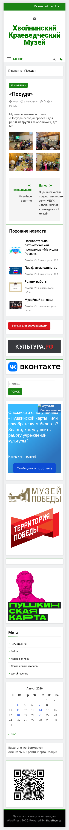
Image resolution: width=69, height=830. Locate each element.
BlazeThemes (53, 820)
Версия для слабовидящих (29, 325)
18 (18, 715)
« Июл (12, 734)
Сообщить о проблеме (34, 468)
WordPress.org (19, 673)
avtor (15, 101)
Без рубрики (18, 85)
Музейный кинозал (39, 300)
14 (40, 710)
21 (40, 715)
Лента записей (20, 658)
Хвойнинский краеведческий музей (34, 35)
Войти (14, 651)
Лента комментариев (24, 666)
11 (18, 710)
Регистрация (19, 644)
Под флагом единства (41, 267)
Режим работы (43, 6)
